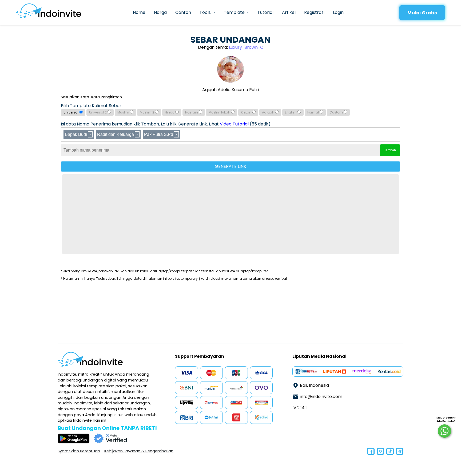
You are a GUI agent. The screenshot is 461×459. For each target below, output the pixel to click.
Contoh (183, 12)
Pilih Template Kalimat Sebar (91, 106)
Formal (313, 112)
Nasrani (192, 112)
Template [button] (235, 12)
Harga (160, 12)
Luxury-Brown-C (246, 47)
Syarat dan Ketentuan (79, 451)
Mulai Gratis (422, 13)
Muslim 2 (147, 112)
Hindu (170, 112)
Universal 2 (98, 112)
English (291, 112)
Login (338, 12)
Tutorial (265, 12)
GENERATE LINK (230, 166)
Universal (71, 112)
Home (139, 12)
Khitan (246, 112)
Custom (336, 112)
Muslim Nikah (220, 112)
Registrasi (314, 12)
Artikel (289, 12)
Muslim (123, 112)
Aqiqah (268, 112)
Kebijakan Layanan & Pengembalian (138, 451)
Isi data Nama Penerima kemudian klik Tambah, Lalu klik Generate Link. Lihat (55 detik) (166, 124)
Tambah (390, 150)
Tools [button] (206, 12)
